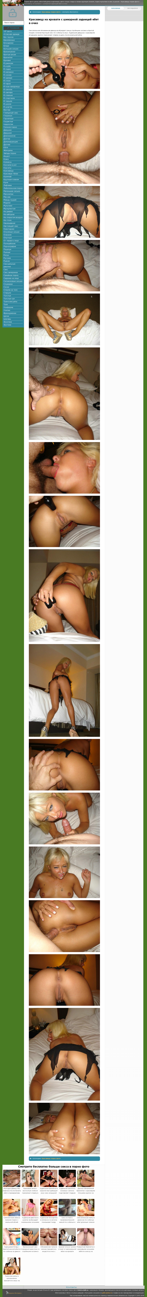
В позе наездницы (12, 87)
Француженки (10, 313)
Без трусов (8, 37)
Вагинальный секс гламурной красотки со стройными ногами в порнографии (30, 1250)
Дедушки (8, 133)
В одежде (8, 78)
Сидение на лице (11, 278)
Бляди (6, 46)
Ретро (6, 255)
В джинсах (8, 63)
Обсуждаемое (132, 8)
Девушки (8, 130)
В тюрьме (8, 101)
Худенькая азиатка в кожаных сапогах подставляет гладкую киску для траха (67, 1192)
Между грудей (10, 200)
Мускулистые (9, 209)
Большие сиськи (11, 49)
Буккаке (7, 60)
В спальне (8, 95)
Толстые (7, 296)
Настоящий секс (11, 226)
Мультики (8, 206)
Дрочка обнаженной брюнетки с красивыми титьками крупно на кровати (86, 1192)
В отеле (7, 81)
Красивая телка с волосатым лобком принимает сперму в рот (30, 1192)
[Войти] (12, 13)
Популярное (115, 8)
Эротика (7, 325)
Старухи (7, 293)
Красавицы (9, 171)
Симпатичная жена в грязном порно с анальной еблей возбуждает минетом (11, 1221)
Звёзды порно (10, 153)
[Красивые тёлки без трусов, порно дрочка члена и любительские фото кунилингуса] (12, 4)
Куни (6, 182)
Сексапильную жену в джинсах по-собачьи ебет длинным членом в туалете (85, 1221)
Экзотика (8, 322)
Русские (7, 258)
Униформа (8, 307)
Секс (6, 269)
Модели (7, 203)
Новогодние (9, 229)
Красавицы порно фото (51, 12)
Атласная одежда (11, 34)
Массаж (7, 197)
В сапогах (8, 89)
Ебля (6, 147)
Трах (6, 304)
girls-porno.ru (107, 1293)
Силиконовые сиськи (13, 281)
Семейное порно (11, 275)
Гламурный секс (11, 113)
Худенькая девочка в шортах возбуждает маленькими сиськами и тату (30, 1221)
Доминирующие (11, 142)
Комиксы (8, 162)
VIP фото (8, 31)
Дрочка (7, 145)
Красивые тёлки (11, 174)
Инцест (7, 156)
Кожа (6, 159)
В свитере (8, 92)
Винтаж (7, 110)
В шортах (8, 107)
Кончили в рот (10, 165)
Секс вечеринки (11, 272)
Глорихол (8, 116)
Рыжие (7, 261)
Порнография (10, 246)
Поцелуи (7, 249)
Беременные (9, 40)
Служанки (8, 284)
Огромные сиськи (11, 232)
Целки (6, 316)
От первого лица (11, 241)
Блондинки (8, 43)
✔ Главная (13, 28)
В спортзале (9, 98)
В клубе (7, 66)
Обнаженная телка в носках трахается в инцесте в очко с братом (49, 1250)
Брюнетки (8, 57)
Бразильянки (9, 52)
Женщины (8, 150)
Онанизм (7, 235)
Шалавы (7, 319)
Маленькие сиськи (12, 191)
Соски (6, 287)
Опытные (8, 238)
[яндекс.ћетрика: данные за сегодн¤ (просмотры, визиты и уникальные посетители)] (14, 1293)
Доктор (7, 139)
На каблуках (9, 214)
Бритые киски (10, 55)
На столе (7, 220)
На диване (8, 211)
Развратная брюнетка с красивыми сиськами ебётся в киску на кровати (86, 1250)
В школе (7, 104)
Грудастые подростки (8, 123)
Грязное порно (10, 127)
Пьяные (7, 252)
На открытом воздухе (13, 217)
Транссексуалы (10, 301)
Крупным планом (11, 179)
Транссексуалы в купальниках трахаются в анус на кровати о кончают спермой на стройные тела (11, 1282)
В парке (7, 84)
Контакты (71, 1287)
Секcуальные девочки (9, 265)
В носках (8, 75)
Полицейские (9, 243)
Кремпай (7, 177)
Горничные (8, 119)
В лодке (7, 69)
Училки (7, 310)
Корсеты (7, 168)
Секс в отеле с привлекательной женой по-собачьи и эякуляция (67, 1221)
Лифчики (8, 185)
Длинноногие (9, 136)
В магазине (8, 72)
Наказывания (9, 223)
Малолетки (8, 194)
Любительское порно (13, 188)
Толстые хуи (9, 299)
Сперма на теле (10, 290)
